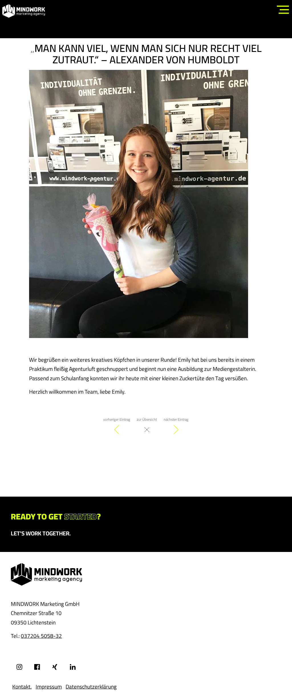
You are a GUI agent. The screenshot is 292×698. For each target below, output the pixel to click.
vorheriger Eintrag (116, 419)
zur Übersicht (147, 419)
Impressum (49, 686)
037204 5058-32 (41, 636)
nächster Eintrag (176, 419)
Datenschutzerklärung (91, 686)
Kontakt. (22, 686)
